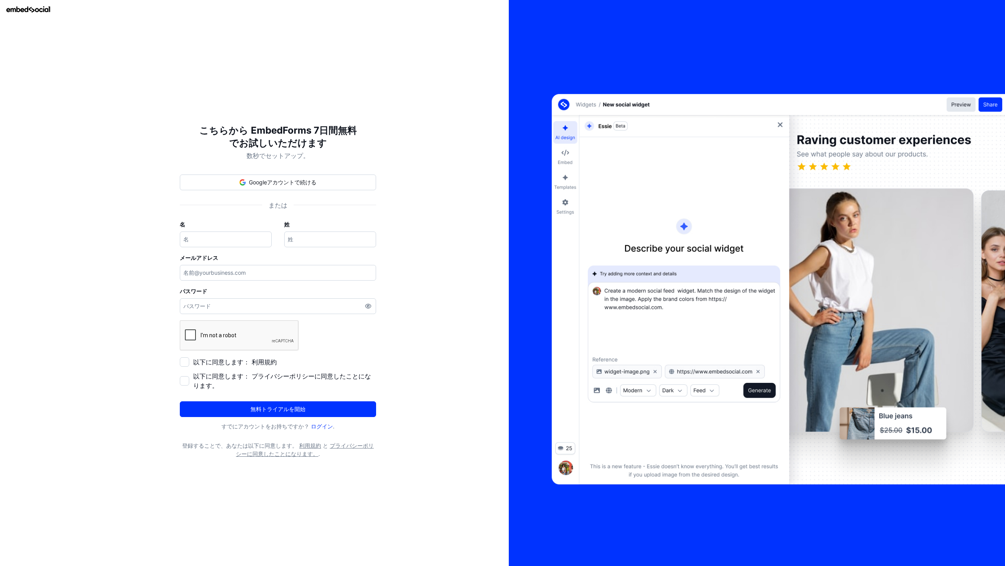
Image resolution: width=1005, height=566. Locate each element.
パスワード (193, 291)
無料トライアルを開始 (277, 409)
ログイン (322, 426)
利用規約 (264, 362)
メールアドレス (199, 257)
